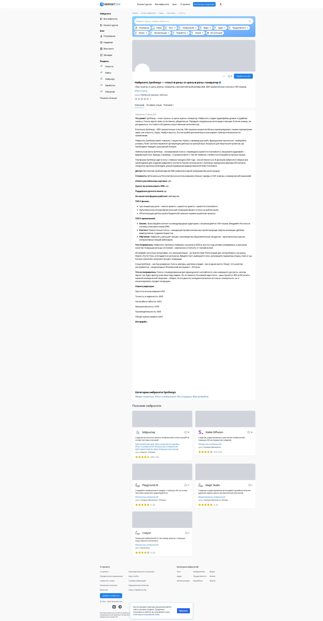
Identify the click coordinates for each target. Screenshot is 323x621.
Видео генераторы (145, 396)
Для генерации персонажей (166, 449)
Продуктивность (200, 576)
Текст (179, 571)
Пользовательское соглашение (141, 571)
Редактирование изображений (212, 497)
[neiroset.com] (110, 4)
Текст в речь (171, 13)
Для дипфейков (201, 396)
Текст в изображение (166, 396)
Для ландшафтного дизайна (168, 444)
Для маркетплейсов (144, 449)
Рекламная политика (108, 585)
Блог (174, 4)
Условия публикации (137, 581)
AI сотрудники (185, 396)
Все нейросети (162, 4)
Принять (183, 610)
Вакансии (104, 590)
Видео (212, 571)
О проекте (185, 4)
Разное (213, 581)
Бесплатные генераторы (204, 4)
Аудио (161, 13)
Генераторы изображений (167, 446)
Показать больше (108, 98)
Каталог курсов (144, 4)
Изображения (199, 571)
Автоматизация (183, 581)
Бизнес (213, 576)
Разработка (198, 581)
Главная (135, 13)
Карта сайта (134, 576)
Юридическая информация (111, 576)
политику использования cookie (146, 614)
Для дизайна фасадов (145, 444)
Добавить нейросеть (111, 595)
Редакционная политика (139, 585)
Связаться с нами (107, 581)
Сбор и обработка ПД (137, 590)
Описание (139, 105)
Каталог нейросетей (148, 13)
